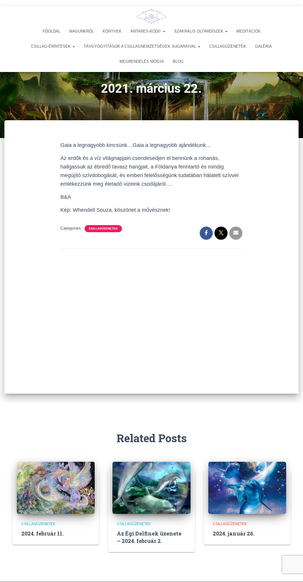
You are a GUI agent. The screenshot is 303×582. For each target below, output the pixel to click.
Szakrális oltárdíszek (199, 31)
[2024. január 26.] (247, 487)
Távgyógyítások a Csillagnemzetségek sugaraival (140, 46)
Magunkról (81, 31)
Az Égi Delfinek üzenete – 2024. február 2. (149, 537)
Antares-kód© (146, 31)
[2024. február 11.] (56, 487)
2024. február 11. (42, 533)
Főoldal (51, 31)
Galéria (263, 46)
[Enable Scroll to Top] (291, 570)
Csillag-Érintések (51, 46)
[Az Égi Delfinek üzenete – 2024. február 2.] (151, 487)
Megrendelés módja (142, 61)
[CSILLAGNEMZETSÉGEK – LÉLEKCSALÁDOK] (151, 16)
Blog (178, 61)
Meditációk (248, 31)
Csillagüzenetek (227, 46)
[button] (163, 31)
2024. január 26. (233, 533)
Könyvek (112, 31)
